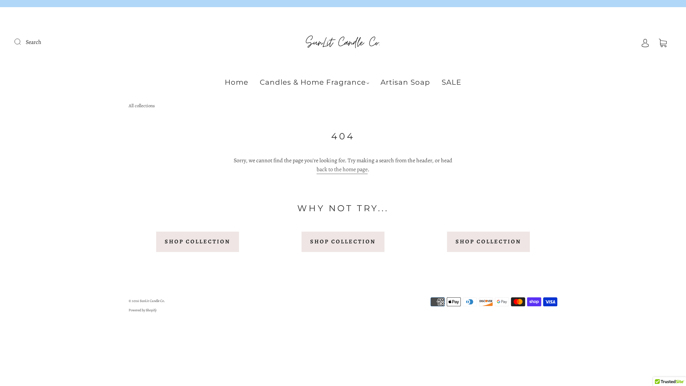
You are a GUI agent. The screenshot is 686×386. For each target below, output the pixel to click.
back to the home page (342, 169)
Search (33, 42)
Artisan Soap (405, 82)
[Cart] (663, 42)
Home (236, 82)
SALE (451, 82)
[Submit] (22, 41)
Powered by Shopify (142, 310)
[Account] (645, 42)
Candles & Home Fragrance (313, 82)
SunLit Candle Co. (152, 300)
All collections (142, 106)
